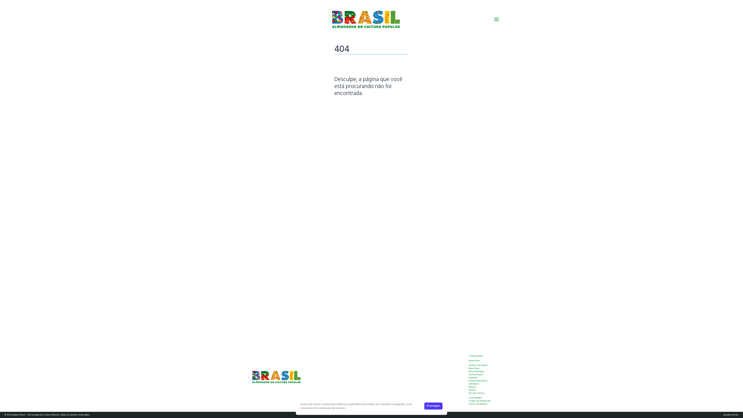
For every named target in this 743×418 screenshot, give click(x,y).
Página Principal (347, 105)
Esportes (473, 378)
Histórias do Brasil (478, 365)
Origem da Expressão (480, 401)
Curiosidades (475, 398)
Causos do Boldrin (478, 404)
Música (472, 387)
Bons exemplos (476, 371)
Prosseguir (433, 406)
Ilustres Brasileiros (478, 381)
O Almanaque (476, 356)
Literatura (474, 384)
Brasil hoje (474, 368)
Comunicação (476, 375)
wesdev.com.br (730, 415)
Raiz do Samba (476, 393)
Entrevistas (474, 361)
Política (472, 390)
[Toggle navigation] (496, 19)
